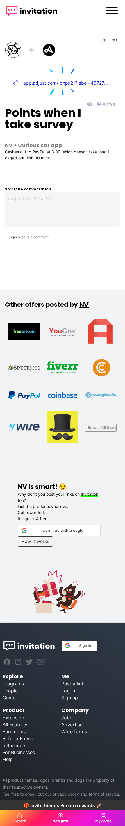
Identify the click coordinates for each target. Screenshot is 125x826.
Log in (68, 691)
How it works (35, 541)
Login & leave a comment (28, 237)
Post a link (72, 684)
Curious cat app (40, 145)
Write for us (74, 731)
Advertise (72, 724)
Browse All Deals (102, 428)
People (10, 691)
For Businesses (19, 752)
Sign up (69, 697)
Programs (13, 684)
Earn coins (14, 731)
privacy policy (65, 793)
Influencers (14, 745)
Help (8, 759)
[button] (59, 530)
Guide (9, 697)
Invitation (89, 494)
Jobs (66, 717)
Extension (13, 717)
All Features (15, 724)
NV (8, 145)
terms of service (104, 793)
